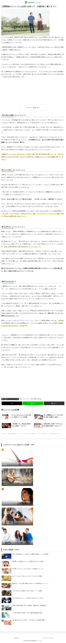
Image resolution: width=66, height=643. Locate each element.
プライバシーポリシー (48, 637)
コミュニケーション (25, 399)
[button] (54, 403)
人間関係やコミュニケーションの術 (11, 399)
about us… (17, 637)
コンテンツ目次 (31, 107)
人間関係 (35, 399)
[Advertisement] (33, 91)
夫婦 (40, 399)
